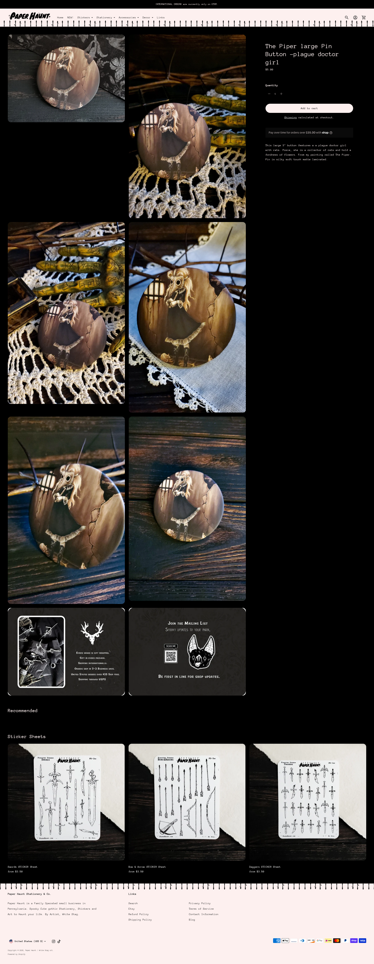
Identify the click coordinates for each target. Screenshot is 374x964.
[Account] (355, 17)
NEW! (70, 17)
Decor (146, 17)
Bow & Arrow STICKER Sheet (147, 866)
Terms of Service (201, 908)
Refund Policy (139, 914)
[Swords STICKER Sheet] (66, 802)
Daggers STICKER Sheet (265, 866)
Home (60, 17)
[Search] (346, 17)
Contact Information (204, 914)
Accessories (127, 17)
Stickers (84, 17)
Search (133, 903)
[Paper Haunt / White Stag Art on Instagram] (54, 941)
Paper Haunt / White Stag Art (39, 950)
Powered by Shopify (16, 954)
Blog (192, 919)
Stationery (104, 17)
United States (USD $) (29, 941)
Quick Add (66, 855)
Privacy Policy (200, 903)
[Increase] (281, 94)
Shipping (290, 117)
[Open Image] (66, 78)
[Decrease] (269, 94)
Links (161, 17)
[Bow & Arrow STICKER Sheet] (187, 802)
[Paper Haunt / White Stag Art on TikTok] (59, 941)
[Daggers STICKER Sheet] (307, 802)
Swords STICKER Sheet (23, 866)
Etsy (132, 908)
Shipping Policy (140, 919)
